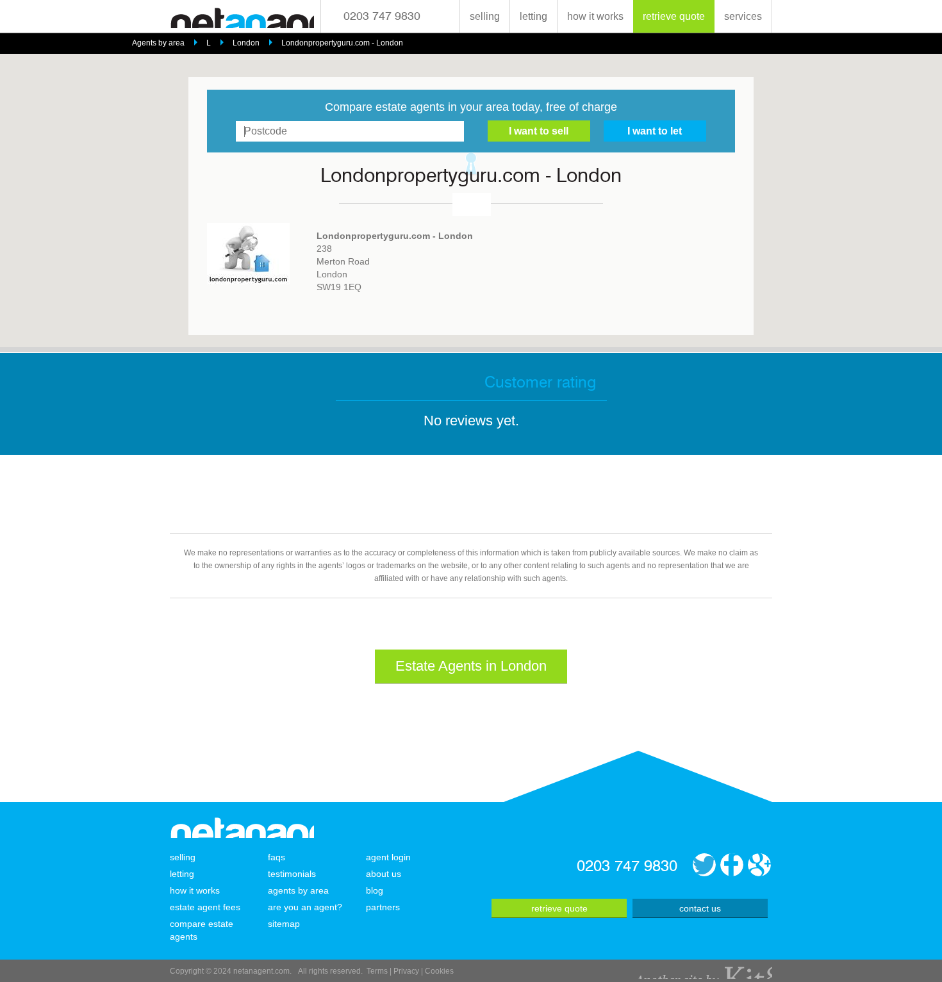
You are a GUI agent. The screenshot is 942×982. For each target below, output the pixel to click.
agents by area (298, 890)
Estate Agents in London (471, 666)
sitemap (284, 924)
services (743, 16)
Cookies (439, 971)
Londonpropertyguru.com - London (342, 42)
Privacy (406, 971)
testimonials (292, 874)
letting (533, 16)
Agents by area (158, 42)
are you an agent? (305, 907)
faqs (276, 857)
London (246, 42)
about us (383, 874)
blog (374, 890)
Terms (377, 971)
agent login (388, 857)
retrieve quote (674, 16)
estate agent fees (205, 907)
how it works (595, 16)
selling (485, 16)
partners (383, 907)
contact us (700, 908)
